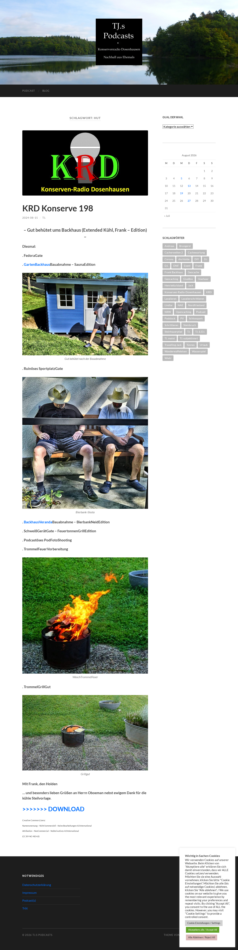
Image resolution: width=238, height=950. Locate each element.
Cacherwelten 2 (174, 252)
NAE (180, 305)
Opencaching (183, 311)
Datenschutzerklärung (36, 884)
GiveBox (188, 278)
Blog (45, 90)
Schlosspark (196, 318)
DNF (176, 265)
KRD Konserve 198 (57, 208)
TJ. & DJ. (200, 331)
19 (181, 193)
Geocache (193, 272)
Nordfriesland (196, 305)
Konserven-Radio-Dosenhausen (183, 292)
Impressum (29, 892)
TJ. (44, 217)
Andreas (169, 246)
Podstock (170, 318)
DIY (196, 259)
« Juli (167, 215)
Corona (169, 259)
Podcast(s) (29, 900)
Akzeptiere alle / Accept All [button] (202, 929)
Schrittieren (171, 325)
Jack (190, 285)
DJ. (166, 265)
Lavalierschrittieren (192, 298)
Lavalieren (170, 298)
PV (182, 318)
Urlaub (204, 344)
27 (189, 200)
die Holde (183, 259)
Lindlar (169, 305)
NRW (168, 311)
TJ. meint (170, 338)
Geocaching (171, 278)
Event (187, 265)
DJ (205, 259)
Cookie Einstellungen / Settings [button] (203, 923)
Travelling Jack (173, 344)
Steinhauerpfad (173, 331)
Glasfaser (203, 278)
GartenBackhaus (37, 264)
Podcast (28, 90)
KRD (209, 292)
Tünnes (190, 344)
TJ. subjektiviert (189, 338)
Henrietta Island (174, 285)
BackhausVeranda (38, 522)
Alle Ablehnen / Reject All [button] (201, 937)
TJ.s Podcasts (42, 934)
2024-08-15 (30, 217)
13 (189, 185)
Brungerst (185, 246)
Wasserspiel (199, 351)
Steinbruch (189, 325)
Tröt (25, 908)
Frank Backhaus (174, 272)
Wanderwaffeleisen (176, 351)
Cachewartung (196, 252)
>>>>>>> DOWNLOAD (53, 809)
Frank (198, 265)
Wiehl (168, 358)
